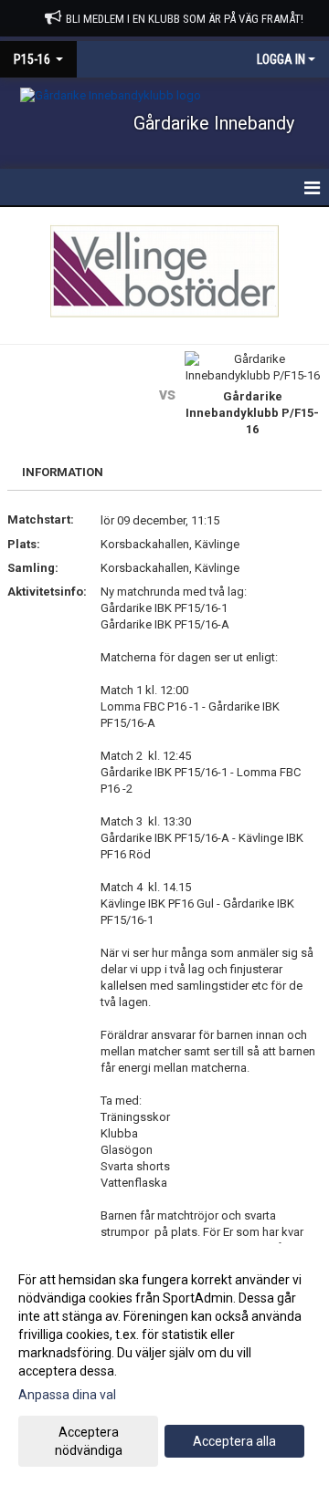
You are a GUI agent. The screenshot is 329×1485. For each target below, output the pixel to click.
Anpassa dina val (67, 1394)
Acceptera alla (234, 1441)
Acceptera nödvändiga (88, 1441)
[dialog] (164, 1364)
